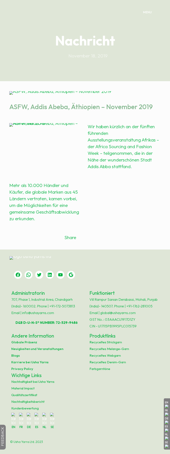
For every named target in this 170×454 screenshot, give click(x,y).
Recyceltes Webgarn (105, 355)
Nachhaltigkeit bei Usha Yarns (32, 381)
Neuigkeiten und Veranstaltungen (37, 349)
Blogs (15, 355)
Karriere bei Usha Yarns (29, 362)
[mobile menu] (151, 12)
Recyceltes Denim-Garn (107, 362)
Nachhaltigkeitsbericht (27, 401)
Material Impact (23, 388)
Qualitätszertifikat (24, 395)
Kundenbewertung (25, 408)
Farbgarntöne (99, 369)
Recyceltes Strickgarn (105, 342)
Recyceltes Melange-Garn (109, 349)
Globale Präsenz (24, 342)
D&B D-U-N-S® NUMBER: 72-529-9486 (45, 322)
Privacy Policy (22, 369)
